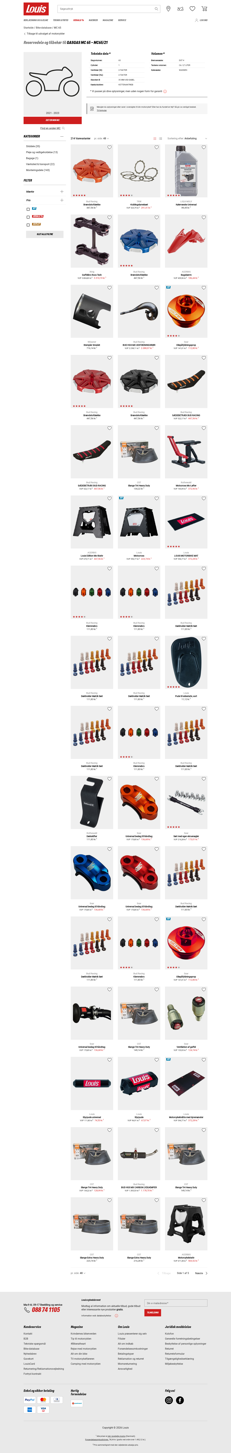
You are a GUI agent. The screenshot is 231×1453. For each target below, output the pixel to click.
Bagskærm (186, 275)
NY (34, 208)
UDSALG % (38, 216)
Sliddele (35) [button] (33, 146)
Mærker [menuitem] (93, 20)
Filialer (121, 1338)
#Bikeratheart (78, 1343)
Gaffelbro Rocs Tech (92, 275)
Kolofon (169, 1333)
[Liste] (160, 139)
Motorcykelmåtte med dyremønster (186, 1117)
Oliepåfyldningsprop (186, 345)
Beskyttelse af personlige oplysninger (185, 1343)
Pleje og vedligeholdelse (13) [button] (42, 152)
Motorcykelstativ (186, 1257)
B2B (26, 1338)
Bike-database (31, 1348)
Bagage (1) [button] (32, 158)
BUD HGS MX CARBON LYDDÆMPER (139, 1187)
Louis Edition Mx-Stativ (92, 555)
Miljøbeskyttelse (174, 1363)
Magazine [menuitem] (108, 20)
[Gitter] (154, 138)
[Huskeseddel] (192, 8)
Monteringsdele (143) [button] (38, 170)
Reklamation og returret (131, 1358)
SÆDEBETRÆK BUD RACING (186, 415)
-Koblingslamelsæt (139, 204)
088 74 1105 (46, 1310)
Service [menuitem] (122, 20)
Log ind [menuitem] (203, 20)
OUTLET (36, 224)
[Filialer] (168, 8)
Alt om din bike (79, 1353)
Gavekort (28, 1358)
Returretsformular (174, 1353)
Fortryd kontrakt (32, 1373)
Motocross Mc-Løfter (186, 485)
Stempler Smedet (92, 345)
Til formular (102, 110)
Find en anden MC (50, 128)
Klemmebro (91, 626)
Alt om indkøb (125, 1343)
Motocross (139, 555)
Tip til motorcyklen (81, 1338)
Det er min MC (53, 120)
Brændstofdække (91, 204)
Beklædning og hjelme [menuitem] (36, 20)
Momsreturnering (127, 1363)
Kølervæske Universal (186, 204)
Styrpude (139, 1117)
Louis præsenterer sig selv (132, 1333)
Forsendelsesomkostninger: (97, 1440)
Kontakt (28, 1333)
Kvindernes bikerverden (83, 1333)
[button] (156, 8)
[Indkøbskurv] (204, 8)
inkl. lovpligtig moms (116, 1436)
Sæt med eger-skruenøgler (186, 836)
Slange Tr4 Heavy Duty (139, 485)
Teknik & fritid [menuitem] (60, 20)
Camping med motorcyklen (86, 1363)
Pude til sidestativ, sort (186, 696)
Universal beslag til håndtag (139, 836)
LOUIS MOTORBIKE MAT (186, 555)
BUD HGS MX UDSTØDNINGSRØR (139, 345)
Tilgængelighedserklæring (179, 1358)
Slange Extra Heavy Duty (92, 1257)
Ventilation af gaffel (186, 1047)
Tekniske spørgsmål (35, 1343)
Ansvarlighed (125, 1368)
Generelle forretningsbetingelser (182, 1338)
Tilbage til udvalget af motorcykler (45, 33)
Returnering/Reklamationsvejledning (44, 1368)
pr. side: (98, 138)
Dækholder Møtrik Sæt (186, 626)
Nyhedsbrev (30, 1353)
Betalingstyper (126, 1353)
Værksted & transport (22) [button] (40, 164)
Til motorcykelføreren (82, 1358)
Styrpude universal (92, 1117)
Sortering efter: (176, 138)
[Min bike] (180, 8)
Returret (169, 1348)
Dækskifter (92, 836)
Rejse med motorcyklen (83, 1348)
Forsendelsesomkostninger (133, 1348)
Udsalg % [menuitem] (78, 20)
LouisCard (29, 1363)
